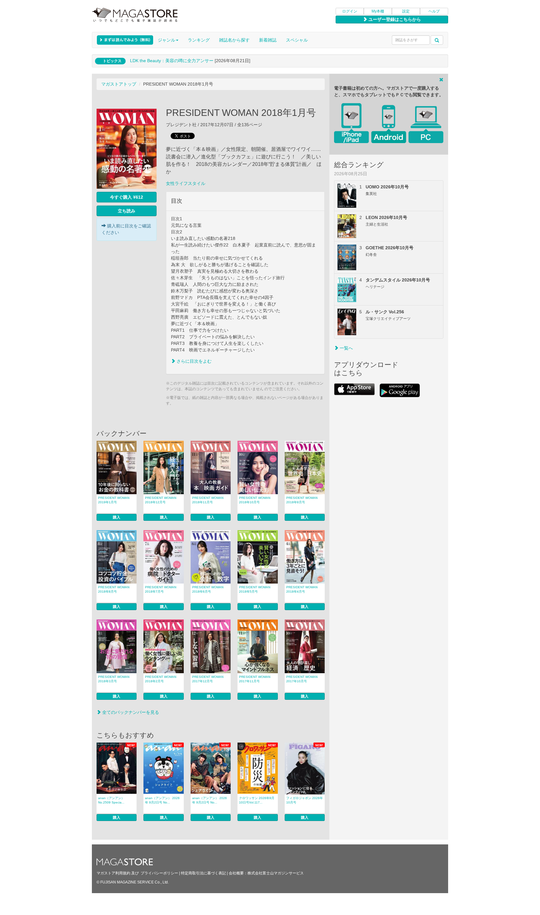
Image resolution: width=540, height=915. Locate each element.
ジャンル (166, 39)
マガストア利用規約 (113, 873)
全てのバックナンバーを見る (130, 712)
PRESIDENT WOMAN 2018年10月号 (254, 500)
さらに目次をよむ (193, 361)
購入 (116, 517)
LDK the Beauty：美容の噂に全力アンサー (171, 60)
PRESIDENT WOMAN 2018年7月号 (160, 589)
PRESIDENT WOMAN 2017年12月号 (207, 679)
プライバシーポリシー (159, 873)
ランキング (199, 39)
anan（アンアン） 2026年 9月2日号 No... (162, 800)
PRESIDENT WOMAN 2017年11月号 (254, 679)
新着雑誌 (268, 39)
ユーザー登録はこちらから (394, 19)
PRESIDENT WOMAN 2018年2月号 (160, 679)
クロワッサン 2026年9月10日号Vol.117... (256, 800)
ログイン (349, 11)
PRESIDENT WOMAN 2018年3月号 (113, 679)
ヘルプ (434, 11)
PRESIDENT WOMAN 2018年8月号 (113, 589)
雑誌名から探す (234, 39)
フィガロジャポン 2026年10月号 (304, 800)
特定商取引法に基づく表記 (203, 873)
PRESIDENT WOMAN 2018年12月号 (160, 500)
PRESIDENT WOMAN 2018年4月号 (302, 589)
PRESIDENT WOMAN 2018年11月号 (207, 500)
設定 (406, 11)
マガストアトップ (118, 84)
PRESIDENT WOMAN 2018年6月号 (207, 589)
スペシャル (297, 39)
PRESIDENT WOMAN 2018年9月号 (302, 500)
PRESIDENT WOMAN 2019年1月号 (113, 500)
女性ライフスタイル (185, 183)
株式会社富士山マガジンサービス (276, 873)
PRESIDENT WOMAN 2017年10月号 (302, 679)
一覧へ (345, 348)
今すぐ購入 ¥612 (126, 197)
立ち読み (126, 210)
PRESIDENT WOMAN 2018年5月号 (254, 589)
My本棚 (378, 11)
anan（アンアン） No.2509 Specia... (111, 800)
